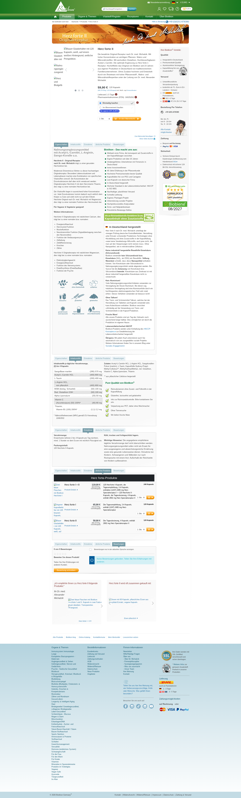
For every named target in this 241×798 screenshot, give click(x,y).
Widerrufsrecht (93, 664)
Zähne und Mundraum (60, 696)
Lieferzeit (91, 656)
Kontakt (126, 674)
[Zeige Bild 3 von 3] (82, 90)
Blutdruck (55, 671)
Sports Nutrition (57, 734)
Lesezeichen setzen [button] (130, 637)
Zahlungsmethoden (95, 659)
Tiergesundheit (57, 777)
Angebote (91, 674)
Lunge (53, 654)
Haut (53, 704)
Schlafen (55, 742)
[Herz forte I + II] (59, 492)
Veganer (54, 769)
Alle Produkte (58, 637)
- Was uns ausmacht (131, 666)
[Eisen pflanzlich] (131, 601)
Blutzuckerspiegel (58, 681)
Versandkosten (132, 90)
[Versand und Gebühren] (171, 10)
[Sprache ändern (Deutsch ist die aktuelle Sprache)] (175, 2)
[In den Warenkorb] (150, 497)
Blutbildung (55, 679)
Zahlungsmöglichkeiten (169, 699)
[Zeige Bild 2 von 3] (79, 90)
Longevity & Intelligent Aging (62, 702)
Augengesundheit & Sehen (62, 661)
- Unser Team (128, 669)
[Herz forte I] (59, 510)
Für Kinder (55, 759)
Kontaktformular (99, 637)
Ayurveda (55, 774)
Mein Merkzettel (114, 637)
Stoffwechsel (56, 739)
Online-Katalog (84, 637)
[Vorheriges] (66, 69)
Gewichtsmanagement (60, 744)
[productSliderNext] (102, 606)
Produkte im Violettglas (60, 767)
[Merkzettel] (164, 9)
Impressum (157, 795)
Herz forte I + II (84, 621)
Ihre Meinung (128, 671)
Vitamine (55, 762)
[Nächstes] (93, 69)
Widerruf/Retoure (94, 666)
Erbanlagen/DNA (58, 722)
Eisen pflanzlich (130, 618)
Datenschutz (92, 669)
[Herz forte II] (59, 526)
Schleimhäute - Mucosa (61, 714)
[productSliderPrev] (69, 606)
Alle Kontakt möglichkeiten (166, 130)
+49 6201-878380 (172, 112)
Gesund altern (57, 699)
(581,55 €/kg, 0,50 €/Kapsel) (107, 90)
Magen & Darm (57, 717)
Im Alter (54, 779)
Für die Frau (56, 754)
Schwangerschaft (58, 752)
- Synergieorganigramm (132, 664)
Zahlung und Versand (95, 654)
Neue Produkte (93, 671)
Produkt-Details (70, 490)
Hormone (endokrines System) (63, 749)
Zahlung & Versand (183, 795)
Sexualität (55, 747)
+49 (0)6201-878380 (179, 21)
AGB (89, 661)
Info (174, 162)
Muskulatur (55, 694)
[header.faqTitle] (177, 10)
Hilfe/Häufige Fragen (131, 654)
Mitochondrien (57, 719)
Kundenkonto (92, 651)
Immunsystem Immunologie (62, 651)
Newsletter (127, 651)
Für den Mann (57, 757)
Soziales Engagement (114, 346)
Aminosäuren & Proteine (61, 737)
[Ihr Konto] (159, 9)
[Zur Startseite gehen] (65, 6)
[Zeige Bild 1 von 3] (75, 90)
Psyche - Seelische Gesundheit (64, 669)
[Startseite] (55, 16)
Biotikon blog (71, 637)
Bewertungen (119, 144)
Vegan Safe (56, 772)
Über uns (127, 656)
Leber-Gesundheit (58, 712)
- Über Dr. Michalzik (131, 659)
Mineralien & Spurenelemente (63, 764)
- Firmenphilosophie (131, 661)
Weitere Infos (178, 664)
